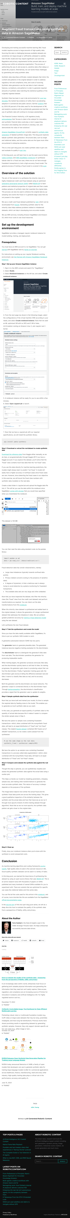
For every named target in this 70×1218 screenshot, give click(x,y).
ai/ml (32, 1107)
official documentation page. (12, 900)
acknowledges (7, 119)
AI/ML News (58, 63)
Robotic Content (15, 3)
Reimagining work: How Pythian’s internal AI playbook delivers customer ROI (60, 118)
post (44, 166)
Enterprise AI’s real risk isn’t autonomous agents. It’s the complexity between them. (17, 1192)
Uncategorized (59, 75)
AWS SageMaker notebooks (25, 158)
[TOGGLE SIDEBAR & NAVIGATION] (65, 4)
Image (56, 71)
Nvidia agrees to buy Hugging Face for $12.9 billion (60, 170)
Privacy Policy (7, 1212)
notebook (23, 605)
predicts (41, 103)
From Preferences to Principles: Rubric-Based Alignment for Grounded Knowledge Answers (60, 95)
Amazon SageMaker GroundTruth (13, 132)
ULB (37, 202)
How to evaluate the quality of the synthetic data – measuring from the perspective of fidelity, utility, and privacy (23, 978)
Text (55, 73)
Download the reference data (12, 454)
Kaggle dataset (21, 729)
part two (23, 150)
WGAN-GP (36, 183)
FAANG (31, 37)
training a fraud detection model (35, 618)
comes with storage (17, 491)
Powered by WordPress (10, 1214)
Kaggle (17, 205)
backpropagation (14, 689)
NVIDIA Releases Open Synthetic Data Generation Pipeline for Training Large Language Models (24, 1059)
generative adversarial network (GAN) (15, 183)
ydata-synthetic (7, 158)
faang (37, 1107)
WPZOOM (64, 1214)
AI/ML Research (59, 66)
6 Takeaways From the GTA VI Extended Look (60, 142)
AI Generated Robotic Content (14, 37)
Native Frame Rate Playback (12, 1144)
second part (10, 905)
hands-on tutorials (30, 250)
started (4, 250)
